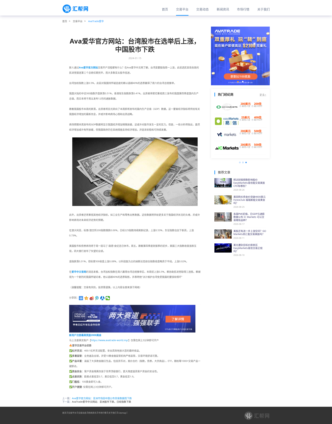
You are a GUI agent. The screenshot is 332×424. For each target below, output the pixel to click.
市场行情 (243, 9)
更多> (263, 95)
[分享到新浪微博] (92, 298)
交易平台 (182, 9)
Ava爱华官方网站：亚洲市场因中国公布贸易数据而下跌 (102, 398)
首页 (165, 9)
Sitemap (122, 413)
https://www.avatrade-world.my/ (109, 340)
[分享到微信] (108, 298)
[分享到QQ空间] (86, 298)
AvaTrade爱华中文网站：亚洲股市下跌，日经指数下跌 (101, 401)
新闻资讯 (223, 9)
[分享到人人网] (102, 298)
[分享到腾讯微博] (97, 298)
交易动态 (202, 9)
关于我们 (263, 9)
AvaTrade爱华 (96, 21)
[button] (238, 81)
